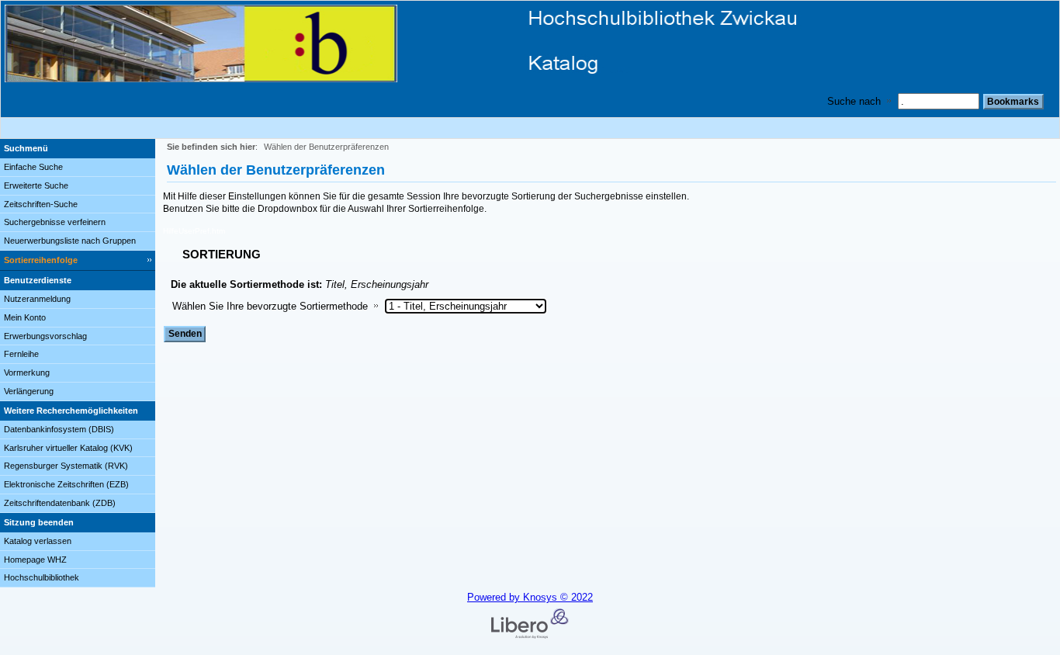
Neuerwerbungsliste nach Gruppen (70, 240)
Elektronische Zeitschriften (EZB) (66, 484)
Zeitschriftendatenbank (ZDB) (60, 503)
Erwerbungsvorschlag (45, 336)
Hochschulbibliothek (41, 577)
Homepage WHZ (35, 559)
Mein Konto (25, 317)
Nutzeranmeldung (37, 298)
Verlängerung (29, 391)
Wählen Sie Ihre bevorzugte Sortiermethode (270, 306)
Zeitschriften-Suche (41, 204)
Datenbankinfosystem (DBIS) (59, 429)
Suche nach (854, 101)
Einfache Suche (33, 167)
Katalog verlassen (37, 541)
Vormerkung (27, 372)
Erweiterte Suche (36, 185)
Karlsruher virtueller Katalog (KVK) (68, 447)
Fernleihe (21, 354)
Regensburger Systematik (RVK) (66, 465)
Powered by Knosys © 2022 (530, 597)
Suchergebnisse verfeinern (55, 222)
